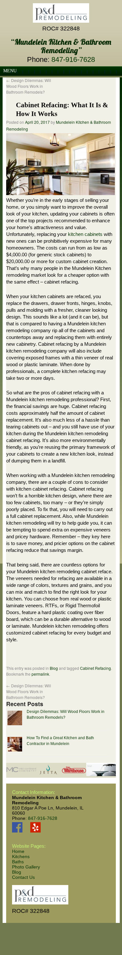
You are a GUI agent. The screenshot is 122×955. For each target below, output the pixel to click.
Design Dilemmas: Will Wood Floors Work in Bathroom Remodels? (28, 86)
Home (18, 851)
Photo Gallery (26, 866)
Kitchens (21, 856)
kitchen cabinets (85, 234)
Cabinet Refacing (95, 668)
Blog (54, 668)
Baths (18, 861)
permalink (40, 674)
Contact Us (23, 877)
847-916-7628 (73, 59)
